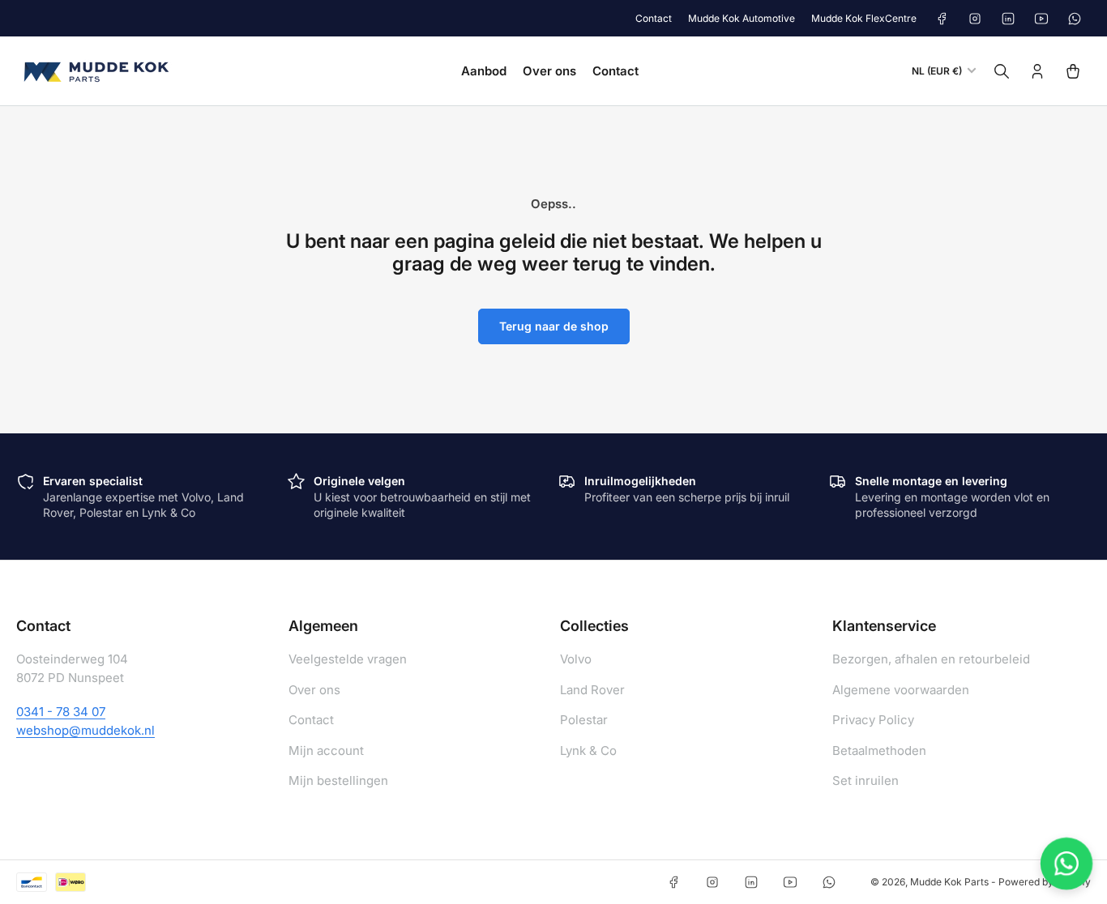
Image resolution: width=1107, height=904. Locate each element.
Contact (653, 18)
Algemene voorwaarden (900, 689)
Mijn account (326, 750)
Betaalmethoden (879, 750)
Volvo (576, 659)
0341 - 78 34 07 (60, 711)
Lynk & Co (588, 750)
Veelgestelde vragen (348, 659)
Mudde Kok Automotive (741, 18)
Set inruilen (865, 780)
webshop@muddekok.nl (85, 730)
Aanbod (483, 71)
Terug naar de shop (554, 326)
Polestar (584, 719)
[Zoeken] (1001, 71)
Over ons (549, 71)
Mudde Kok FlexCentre (864, 18)
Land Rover (592, 689)
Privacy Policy (873, 719)
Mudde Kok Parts (949, 882)
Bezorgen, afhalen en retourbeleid (931, 659)
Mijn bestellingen (338, 780)
